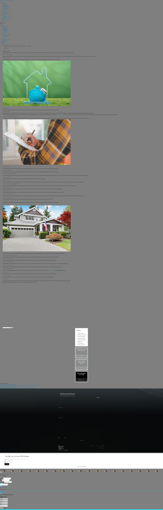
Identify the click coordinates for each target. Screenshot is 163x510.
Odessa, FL (4, 10)
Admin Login (102, 445)
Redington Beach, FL (6, 6)
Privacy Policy (92, 445)
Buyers (3, 33)
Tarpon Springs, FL (6, 8)
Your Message (2, 482)
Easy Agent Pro (66, 450)
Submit (1, 485)
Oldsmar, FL (5, 30)
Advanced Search (5, 13)
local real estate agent (60, 114)
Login (4, 14)
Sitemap (97, 445)
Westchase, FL (5, 3)
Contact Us (98, 397)
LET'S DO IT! (2, 492)
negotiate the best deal (51, 270)
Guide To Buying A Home (7, 11)
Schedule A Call (5, 43)
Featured (3, 2)
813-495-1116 (3, 23)
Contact (3, 20)
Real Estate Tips (4, 18)
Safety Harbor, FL (5, 5)
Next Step (1, 483)
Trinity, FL (4, 9)
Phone (1, 480)
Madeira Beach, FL (6, 7)
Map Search (5, 12)
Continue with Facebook (3, 487)
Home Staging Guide (6, 40)
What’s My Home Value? (6, 16)
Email (1, 479)
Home (2, 1)
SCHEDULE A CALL (81, 379)
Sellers (2, 15)
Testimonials (3, 19)
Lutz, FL (4, 27)
